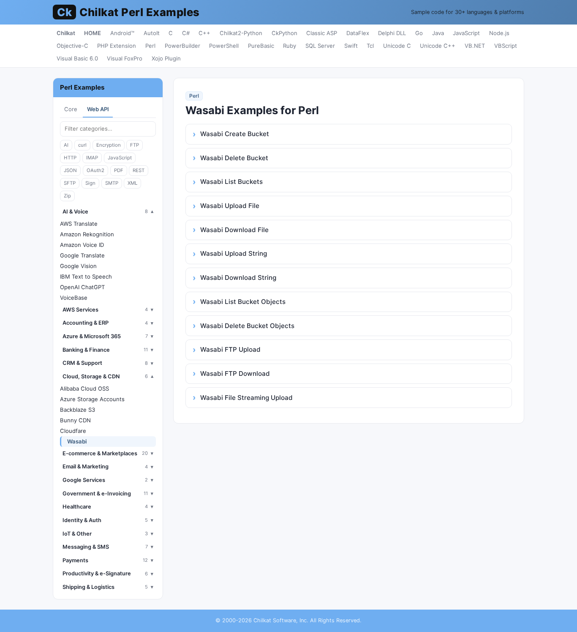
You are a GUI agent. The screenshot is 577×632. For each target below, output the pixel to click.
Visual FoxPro (124, 58)
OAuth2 (95, 170)
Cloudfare (73, 430)
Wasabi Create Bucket (234, 134)
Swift (351, 45)
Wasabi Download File (234, 230)
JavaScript (466, 33)
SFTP (70, 183)
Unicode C (397, 45)
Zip (67, 196)
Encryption (108, 145)
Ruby (289, 45)
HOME (92, 33)
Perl (150, 45)
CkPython (284, 33)
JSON (70, 170)
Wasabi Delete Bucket (234, 158)
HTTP (70, 158)
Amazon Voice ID (82, 244)
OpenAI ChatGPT (82, 287)
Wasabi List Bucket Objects (243, 302)
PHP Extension (116, 45)
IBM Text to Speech (86, 276)
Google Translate (82, 255)
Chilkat (66, 33)
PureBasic (261, 45)
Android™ (122, 33)
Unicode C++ (437, 45)
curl (82, 145)
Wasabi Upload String (233, 253)
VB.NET (475, 45)
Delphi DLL (392, 33)
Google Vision (78, 266)
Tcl (370, 45)
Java (438, 33)
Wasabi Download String (238, 278)
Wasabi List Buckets (231, 182)
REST (138, 170)
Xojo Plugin (166, 58)
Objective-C (72, 45)
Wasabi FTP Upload (230, 349)
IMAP (92, 158)
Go (419, 33)
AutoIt (152, 33)
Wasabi (77, 441)
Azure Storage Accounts (92, 399)
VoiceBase (73, 297)
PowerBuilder (182, 45)
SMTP (111, 183)
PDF (118, 170)
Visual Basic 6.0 (77, 58)
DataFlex (357, 33)
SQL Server (320, 45)
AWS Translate (79, 223)
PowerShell (224, 45)
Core (70, 109)
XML (132, 183)
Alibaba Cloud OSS (84, 388)
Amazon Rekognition (87, 234)
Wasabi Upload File (229, 206)
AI (66, 145)
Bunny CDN (75, 420)
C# (186, 33)
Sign (90, 183)
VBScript (505, 45)
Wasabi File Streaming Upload (246, 398)
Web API (98, 109)
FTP (134, 145)
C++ (204, 33)
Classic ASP (321, 33)
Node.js (499, 33)
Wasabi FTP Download (235, 373)
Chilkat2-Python (241, 33)
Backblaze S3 (77, 409)
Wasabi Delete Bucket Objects (247, 326)
